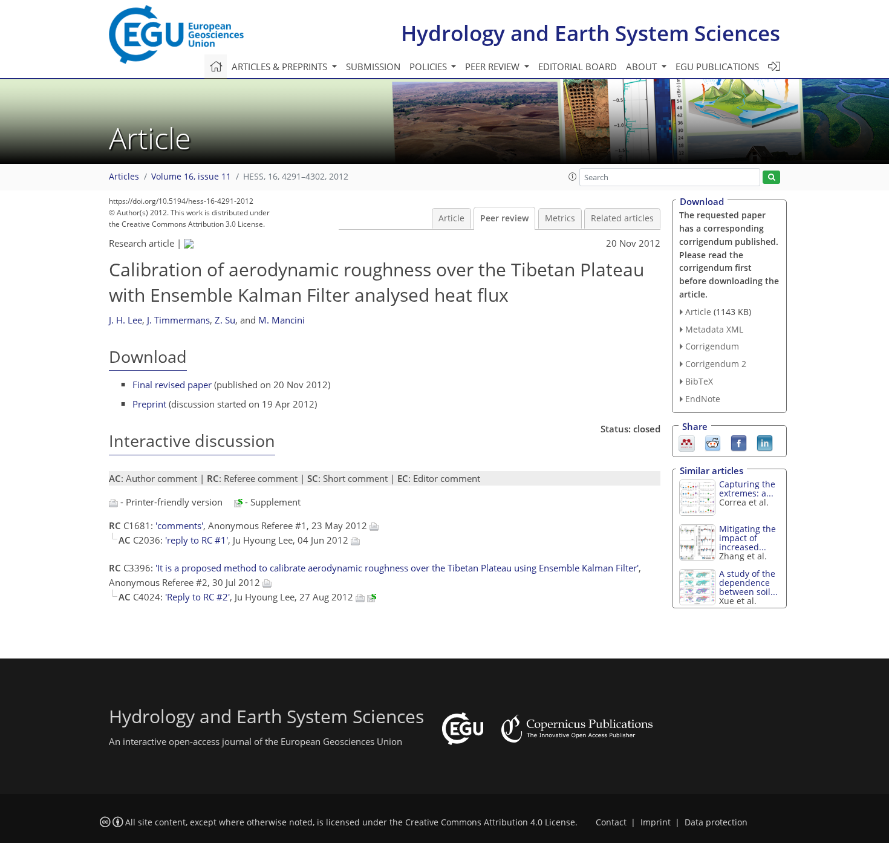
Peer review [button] (493, 66)
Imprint (655, 822)
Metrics (560, 218)
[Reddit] (713, 442)
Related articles (622, 218)
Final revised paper (172, 385)
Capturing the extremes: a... (747, 488)
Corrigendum (712, 346)
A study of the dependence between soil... (748, 582)
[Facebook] (739, 442)
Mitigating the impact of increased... (747, 538)
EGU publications (717, 66)
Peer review (504, 218)
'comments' (179, 525)
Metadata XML (714, 329)
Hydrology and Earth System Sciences (590, 33)
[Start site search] (771, 177)
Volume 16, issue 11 (191, 176)
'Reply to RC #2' (197, 597)
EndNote (702, 399)
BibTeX (699, 381)
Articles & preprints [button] (281, 66)
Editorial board (577, 66)
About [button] (642, 66)
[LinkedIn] (765, 442)
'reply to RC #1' (196, 540)
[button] (572, 176)
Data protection (716, 822)
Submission (373, 66)
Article (451, 218)
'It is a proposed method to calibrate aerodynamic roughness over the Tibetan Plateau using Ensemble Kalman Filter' (397, 568)
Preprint (149, 404)
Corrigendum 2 (715, 363)
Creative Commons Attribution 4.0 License (490, 822)
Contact (611, 822)
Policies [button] (429, 66)
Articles (124, 176)
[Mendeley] (687, 442)
